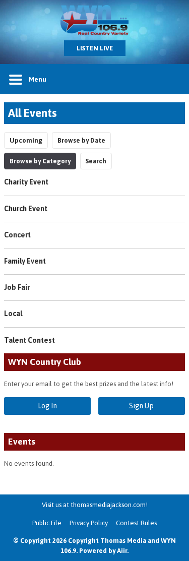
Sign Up (141, 406)
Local (13, 313)
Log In (47, 406)
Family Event (25, 261)
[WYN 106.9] (94, 20)
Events (21, 442)
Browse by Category (40, 161)
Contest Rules (136, 523)
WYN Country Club (44, 362)
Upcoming (26, 140)
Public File (46, 523)
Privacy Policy (89, 523)
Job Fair (17, 287)
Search (96, 161)
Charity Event (26, 182)
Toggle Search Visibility (170, 79)
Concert (17, 235)
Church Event (25, 209)
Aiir (122, 550)
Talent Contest (29, 340)
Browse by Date (81, 140)
